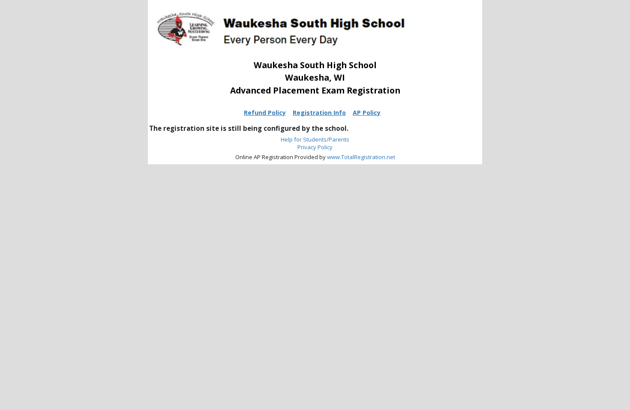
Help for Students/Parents (315, 139)
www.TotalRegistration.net (361, 157)
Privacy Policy (315, 147)
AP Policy (367, 113)
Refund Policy (265, 113)
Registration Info (319, 113)
